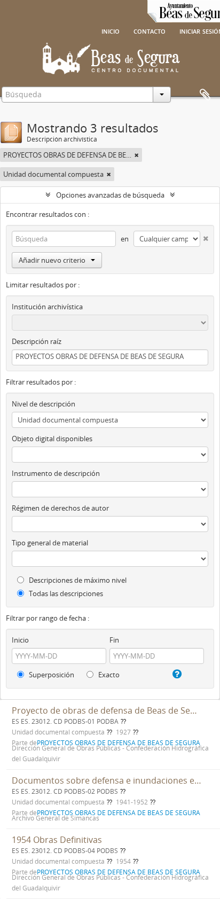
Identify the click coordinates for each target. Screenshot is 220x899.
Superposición (50, 674)
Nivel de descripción (43, 404)
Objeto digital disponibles (52, 438)
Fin (114, 640)
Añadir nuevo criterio (52, 260)
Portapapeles (205, 95)
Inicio (110, 30)
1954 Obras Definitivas (57, 840)
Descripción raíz (36, 341)
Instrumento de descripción (56, 473)
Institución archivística (47, 306)
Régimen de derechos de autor (60, 508)
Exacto (108, 674)
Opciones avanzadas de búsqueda (110, 195)
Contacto (149, 30)
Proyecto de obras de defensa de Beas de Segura (110, 710)
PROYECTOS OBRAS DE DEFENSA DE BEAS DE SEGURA (118, 812)
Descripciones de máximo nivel (77, 580)
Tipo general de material (50, 543)
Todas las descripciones (65, 593)
